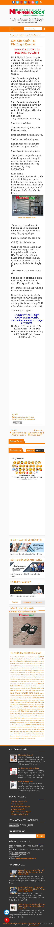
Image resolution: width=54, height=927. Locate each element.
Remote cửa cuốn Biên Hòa (21, 681)
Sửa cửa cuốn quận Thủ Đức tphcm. (31, 695)
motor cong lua (18, 718)
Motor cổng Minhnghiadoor (20, 806)
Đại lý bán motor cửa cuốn (28, 738)
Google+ (21, 2)
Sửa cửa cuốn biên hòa (19, 801)
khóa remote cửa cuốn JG (29, 715)
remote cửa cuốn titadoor (30, 727)
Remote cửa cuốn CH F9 (37, 681)
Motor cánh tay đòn (24, 672)
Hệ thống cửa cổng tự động (28, 768)
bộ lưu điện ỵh (14, 709)
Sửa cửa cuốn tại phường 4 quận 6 (27, 217)
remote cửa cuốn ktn (16, 727)
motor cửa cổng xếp (20, 724)
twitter (17, 2)
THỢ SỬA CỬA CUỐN (18, 809)
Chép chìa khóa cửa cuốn (31, 668)
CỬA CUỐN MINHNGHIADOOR (21, 812)
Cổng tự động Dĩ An (25, 781)
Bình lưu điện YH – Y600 (16, 656)
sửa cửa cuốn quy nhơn (26, 729)
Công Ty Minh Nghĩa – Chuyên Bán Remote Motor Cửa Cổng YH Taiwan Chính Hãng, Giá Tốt (31, 889)
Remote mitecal (40, 690)
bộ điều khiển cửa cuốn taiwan (27, 709)
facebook (13, 2)
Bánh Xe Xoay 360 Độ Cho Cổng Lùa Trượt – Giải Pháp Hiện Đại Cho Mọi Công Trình (31, 906)
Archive (38, 602)
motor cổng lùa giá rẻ (31, 720)
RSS (40, 2)
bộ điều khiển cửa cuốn (28, 711)
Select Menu (11, 29)
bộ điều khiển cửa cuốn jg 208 (31, 713)
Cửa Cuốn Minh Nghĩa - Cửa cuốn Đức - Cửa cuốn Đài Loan (21, 923)
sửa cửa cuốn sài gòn (27, 731)
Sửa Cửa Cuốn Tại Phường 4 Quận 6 (23, 42)
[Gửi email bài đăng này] (14, 422)
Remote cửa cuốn (17, 804)
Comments (27, 602)
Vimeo (36, 2)
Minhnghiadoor (34, 925)
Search (44, 28)
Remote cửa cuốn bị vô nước (21, 688)
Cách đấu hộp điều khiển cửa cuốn (32, 670)
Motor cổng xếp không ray (28, 674)
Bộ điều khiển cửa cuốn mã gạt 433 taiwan (27, 665)
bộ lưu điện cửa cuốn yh (34, 707)
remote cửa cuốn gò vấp (35, 725)
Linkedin (25, 2)
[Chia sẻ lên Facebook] (21, 422)
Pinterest (29, 2)
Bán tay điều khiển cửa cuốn (31, 656)
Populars (15, 602)
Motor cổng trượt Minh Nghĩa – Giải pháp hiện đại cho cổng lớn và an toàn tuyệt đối (31, 872)
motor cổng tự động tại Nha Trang (26, 722)
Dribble (32, 2)
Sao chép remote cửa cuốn (24, 693)
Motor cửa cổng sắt (25, 755)
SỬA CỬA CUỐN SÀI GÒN (19, 814)
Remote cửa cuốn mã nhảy (22, 611)
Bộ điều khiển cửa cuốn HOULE (24, 663)
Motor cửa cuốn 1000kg (18, 677)
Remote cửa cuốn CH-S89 (17, 683)
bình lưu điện (35, 704)
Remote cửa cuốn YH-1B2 (28, 686)
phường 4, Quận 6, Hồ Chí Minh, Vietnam (23, 419)
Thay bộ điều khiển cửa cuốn (24, 704)
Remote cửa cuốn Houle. (30, 683)
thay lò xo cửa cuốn (15, 736)
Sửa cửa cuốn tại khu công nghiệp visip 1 (27, 700)
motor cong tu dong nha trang (32, 718)
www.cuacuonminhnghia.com (26, 858)
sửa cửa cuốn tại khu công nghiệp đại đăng (32, 733)
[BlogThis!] (16, 422)
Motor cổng (35, 672)
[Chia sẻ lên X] (18, 422)
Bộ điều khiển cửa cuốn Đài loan (33, 659)
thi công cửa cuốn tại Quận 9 (29, 736)
